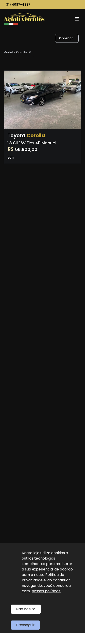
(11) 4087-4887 (17, 4)
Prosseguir (25, 625)
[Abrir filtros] (83, 38)
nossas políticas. (46, 591)
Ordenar (66, 38)
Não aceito (25, 609)
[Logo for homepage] (24, 19)
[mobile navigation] (76, 18)
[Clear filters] (30, 52)
